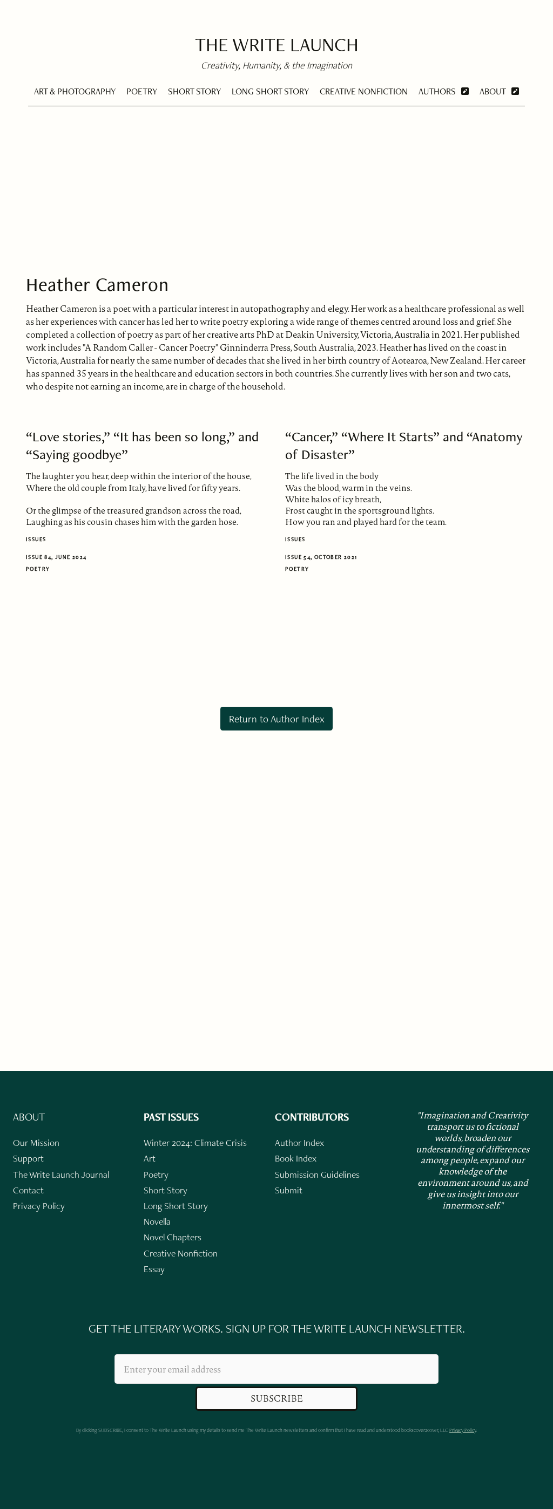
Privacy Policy (462, 1429)
